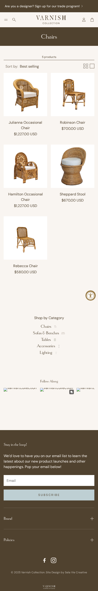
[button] (6, 20)
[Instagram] (53, 560)
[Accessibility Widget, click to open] (90, 296)
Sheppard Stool (72, 194)
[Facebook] (44, 560)
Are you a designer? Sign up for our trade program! (40, 6)
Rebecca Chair (25, 265)
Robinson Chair (72, 122)
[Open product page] (25, 94)
